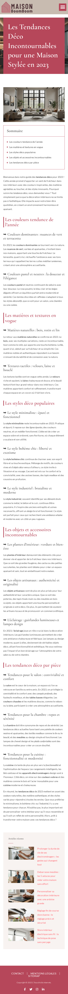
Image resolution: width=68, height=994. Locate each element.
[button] (62, 7)
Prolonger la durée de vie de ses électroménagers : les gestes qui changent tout (48, 856)
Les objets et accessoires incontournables (30, 157)
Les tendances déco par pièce (24, 162)
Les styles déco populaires (22, 152)
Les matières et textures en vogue (26, 147)
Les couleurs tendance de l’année (26, 141)
